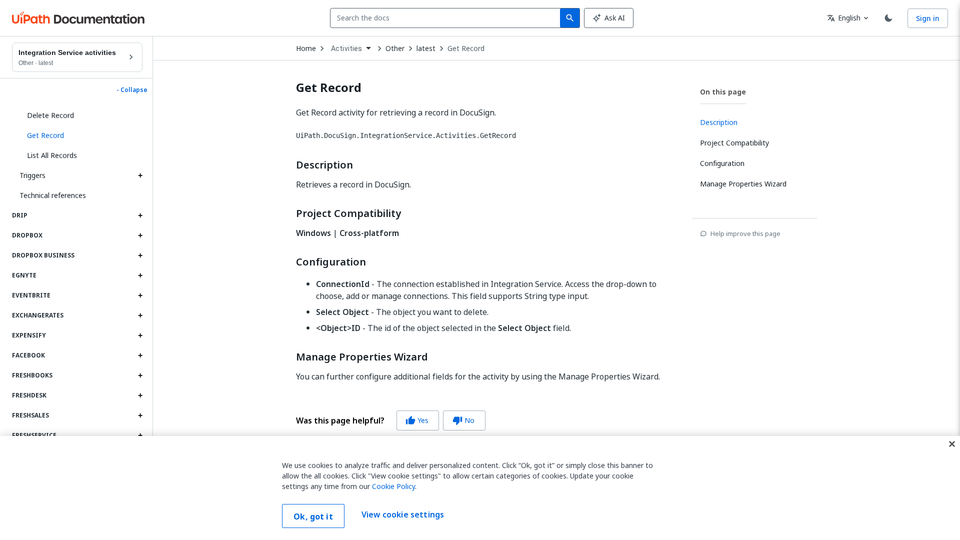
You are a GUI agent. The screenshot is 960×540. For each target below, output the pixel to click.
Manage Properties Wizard (362, 357)
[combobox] (447, 18)
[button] (81, 136)
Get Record (466, 48)
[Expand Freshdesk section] (140, 395)
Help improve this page (745, 233)
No (463, 420)
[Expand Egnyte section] (140, 275)
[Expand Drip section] (140, 215)
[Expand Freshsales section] (140, 415)
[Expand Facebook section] (140, 355)
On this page (723, 91)
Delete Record (50, 115)
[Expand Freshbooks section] (140, 375)
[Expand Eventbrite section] (140, 295)
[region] (480, 488)
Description (324, 165)
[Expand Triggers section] (140, 175)
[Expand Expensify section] (140, 335)
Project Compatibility (348, 213)
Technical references (53, 195)
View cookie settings (403, 515)
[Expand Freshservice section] (140, 435)
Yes (417, 420)
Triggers (33, 175)
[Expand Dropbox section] (140, 235)
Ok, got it (313, 516)
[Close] (952, 444)
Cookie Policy (393, 486)
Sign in (928, 18)
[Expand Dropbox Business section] (140, 255)
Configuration (331, 262)
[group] (391, 420)
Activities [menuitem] (346, 48)
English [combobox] (843, 17)
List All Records (52, 155)
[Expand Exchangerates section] (140, 315)
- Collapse (132, 90)
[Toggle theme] (889, 18)
